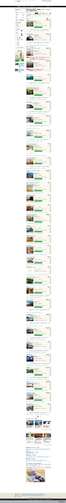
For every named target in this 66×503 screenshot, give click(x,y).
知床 (36, 449)
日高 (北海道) (32, 449)
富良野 (27, 449)
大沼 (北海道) (45, 448)
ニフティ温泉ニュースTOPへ (47, 445)
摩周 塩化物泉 (30, 99)
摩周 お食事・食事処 (33, 141)
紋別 (40, 449)
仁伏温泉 (33, 453)
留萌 (43, 449)
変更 (22, 17)
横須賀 (25, 495)
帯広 (29, 449)
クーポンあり (34, 14)
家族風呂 (18, 44)
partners (15, 501)
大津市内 (40, 495)
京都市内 (37, 495)
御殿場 (32, 495)
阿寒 (26, 450)
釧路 (48, 449)
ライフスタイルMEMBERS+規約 (45, 499)
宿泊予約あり (39, 14)
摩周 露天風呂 (32, 212)
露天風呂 (34, 456)
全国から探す (22, 12)
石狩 (29, 448)
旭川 (49, 448)
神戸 (41, 495)
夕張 (28, 449)
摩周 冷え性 (35, 85)
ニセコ (33, 448)
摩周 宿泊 (30, 85)
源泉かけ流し (19, 45)
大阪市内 (35, 495)
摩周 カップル (40, 155)
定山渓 (28, 448)
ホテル (42, 456)
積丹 (34, 448)
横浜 (22, 495)
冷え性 (44, 456)
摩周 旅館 (38, 233)
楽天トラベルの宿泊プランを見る (38, 80)
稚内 (42, 449)
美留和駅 (44, 99)
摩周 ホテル (41, 141)
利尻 (45, 449)
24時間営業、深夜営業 (20, 39)
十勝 (34, 449)
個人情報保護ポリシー (31, 499)
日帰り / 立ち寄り (19, 26)
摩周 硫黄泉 (33, 312)
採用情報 (50, 499)
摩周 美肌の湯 (36, 180)
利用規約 (41, 499)
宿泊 (26, 456)
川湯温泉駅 (42, 99)
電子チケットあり (29, 14)
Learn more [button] (40, 501)
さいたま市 (28, 495)
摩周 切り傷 (32, 85)
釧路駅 (41, 223)
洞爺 (41, 448)
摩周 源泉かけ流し (33, 202)
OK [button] (61, 501)
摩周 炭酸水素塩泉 (31, 113)
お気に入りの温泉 (43, 0)
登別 (39, 448)
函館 (42, 448)
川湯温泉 (27, 453)
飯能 (30, 495)
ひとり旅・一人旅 (47, 456)
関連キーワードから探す (18, 496)
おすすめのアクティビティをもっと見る (45, 429)
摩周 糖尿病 (41, 243)
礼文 (46, 449)
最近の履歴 (49, 0)
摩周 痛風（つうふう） (40, 180)
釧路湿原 (28, 450)
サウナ (36, 456)
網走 (37, 449)
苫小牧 (36, 448)
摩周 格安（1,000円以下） (34, 379)
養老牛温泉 (29, 453)
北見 (39, 449)
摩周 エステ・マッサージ (39, 85)
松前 (47, 448)
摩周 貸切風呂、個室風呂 (37, 212)
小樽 (31, 448)
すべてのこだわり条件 (20, 47)
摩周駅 (43, 155)
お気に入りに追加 (44, 25)
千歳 (38, 448)
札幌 (26, 448)
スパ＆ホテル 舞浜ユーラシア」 (37, 468)
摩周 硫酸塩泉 (33, 99)
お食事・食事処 (39, 456)
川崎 (23, 495)
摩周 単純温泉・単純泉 (31, 155)
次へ (49, 18)
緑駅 (46, 99)
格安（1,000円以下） (30, 456)
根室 (49, 449)
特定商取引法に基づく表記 (36, 499)
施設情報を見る (37, 25)
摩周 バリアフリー (38, 141)
